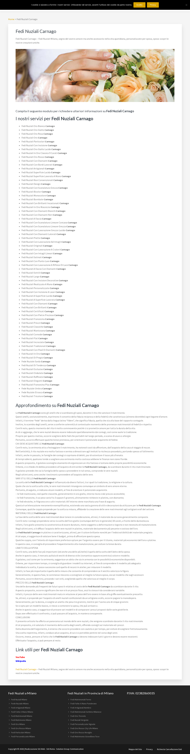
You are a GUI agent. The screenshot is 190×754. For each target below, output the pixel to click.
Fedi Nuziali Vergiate (79, 720)
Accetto (139, 5)
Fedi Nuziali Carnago (26, 669)
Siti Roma (50, 749)
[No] (186, 4)
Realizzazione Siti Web (35, 749)
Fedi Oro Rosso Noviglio (81, 732)
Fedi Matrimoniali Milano (21, 716)
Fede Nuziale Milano (20, 703)
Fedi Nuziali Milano (19, 699)
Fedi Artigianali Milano (20, 707)
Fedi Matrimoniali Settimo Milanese (86, 712)
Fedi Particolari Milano (20, 732)
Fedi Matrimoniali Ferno (81, 699)
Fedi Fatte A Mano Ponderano (84, 703)
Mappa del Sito (135, 749)
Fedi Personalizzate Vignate (83, 724)
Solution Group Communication (70, 749)
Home (11, 19)
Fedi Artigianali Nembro (81, 707)
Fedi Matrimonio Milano (21, 720)
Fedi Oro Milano (18, 724)
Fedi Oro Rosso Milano (21, 728)
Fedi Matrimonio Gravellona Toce (85, 736)
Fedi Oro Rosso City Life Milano (84, 728)
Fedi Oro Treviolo (78, 716)
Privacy (149, 749)
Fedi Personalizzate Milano (23, 736)
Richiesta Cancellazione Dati (169, 749)
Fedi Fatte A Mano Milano (22, 712)
